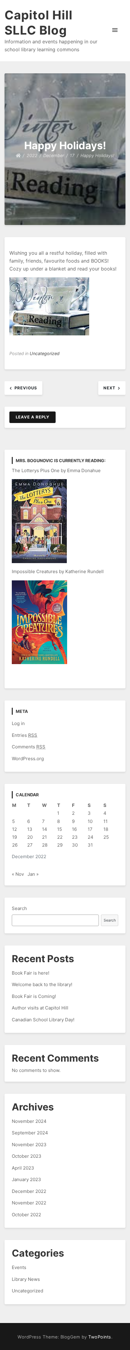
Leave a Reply (32, 417)
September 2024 (30, 1133)
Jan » (33, 874)
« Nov (18, 874)
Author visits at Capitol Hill (40, 1008)
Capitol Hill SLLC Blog (39, 23)
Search (19, 908)
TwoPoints (99, 1336)
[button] (114, 30)
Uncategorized (45, 353)
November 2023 (29, 1144)
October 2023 (26, 1156)
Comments (28, 747)
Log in (18, 723)
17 (90, 829)
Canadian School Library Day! (43, 1020)
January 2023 (26, 1179)
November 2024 (29, 1121)
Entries (24, 735)
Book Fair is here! (30, 973)
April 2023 (23, 1168)
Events (19, 1267)
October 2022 (26, 1214)
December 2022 (29, 1191)
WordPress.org (28, 758)
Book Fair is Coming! (34, 996)
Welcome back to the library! (42, 984)
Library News (26, 1279)
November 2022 (29, 1203)
